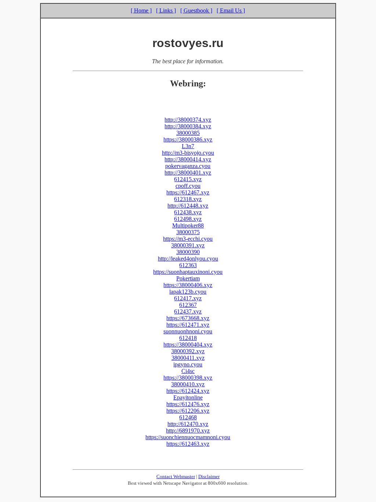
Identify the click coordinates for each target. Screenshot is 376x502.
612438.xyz (188, 212)
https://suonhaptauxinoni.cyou (188, 272)
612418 (188, 338)
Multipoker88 (188, 225)
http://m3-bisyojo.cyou (188, 153)
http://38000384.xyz (187, 126)
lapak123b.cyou (187, 291)
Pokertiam (188, 278)
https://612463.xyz (187, 444)
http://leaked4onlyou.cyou (188, 258)
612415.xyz (188, 179)
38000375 (188, 232)
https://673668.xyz (187, 318)
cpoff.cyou (188, 186)
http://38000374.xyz (187, 119)
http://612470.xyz (187, 424)
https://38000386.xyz (187, 139)
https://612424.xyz (187, 391)
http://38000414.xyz (187, 159)
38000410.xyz (188, 384)
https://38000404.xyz (187, 344)
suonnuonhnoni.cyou (187, 331)
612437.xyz (188, 311)
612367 (188, 305)
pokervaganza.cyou (187, 166)
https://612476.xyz (187, 404)
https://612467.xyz (187, 192)
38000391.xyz (188, 245)
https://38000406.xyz (187, 285)
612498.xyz (188, 219)
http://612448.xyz (187, 205)
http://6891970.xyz (188, 430)
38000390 (188, 252)
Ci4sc (188, 371)
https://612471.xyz (187, 325)
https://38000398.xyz (187, 377)
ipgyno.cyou (187, 364)
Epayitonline (188, 397)
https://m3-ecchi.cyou (188, 239)
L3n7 (188, 146)
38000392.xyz (188, 351)
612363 (188, 265)
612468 (188, 417)
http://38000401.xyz (187, 172)
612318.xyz (188, 199)
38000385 (188, 133)
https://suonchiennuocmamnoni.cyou (187, 437)
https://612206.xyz (187, 411)
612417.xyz (188, 298)
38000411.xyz (188, 358)
